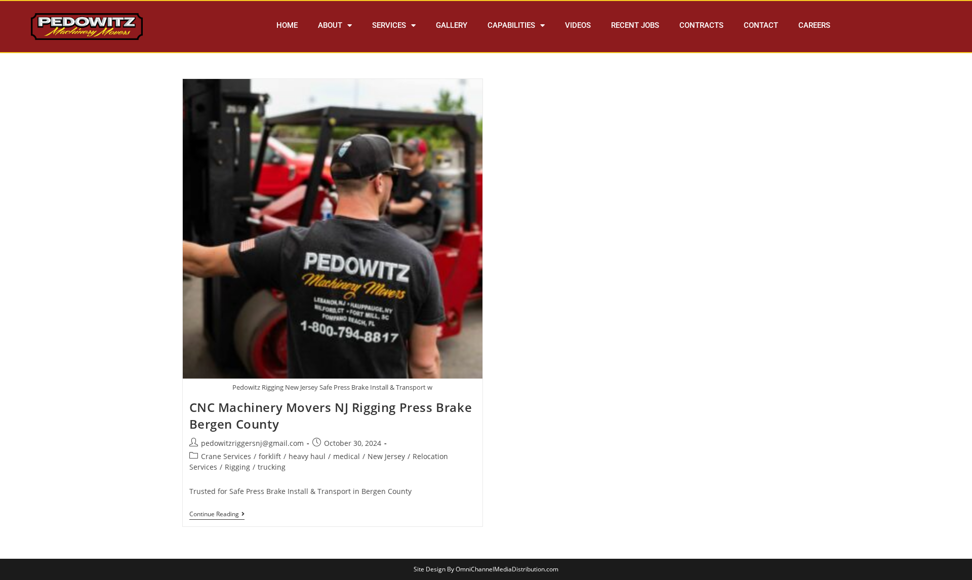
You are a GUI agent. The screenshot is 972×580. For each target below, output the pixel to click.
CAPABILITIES (511, 25)
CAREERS (814, 25)
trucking (272, 467)
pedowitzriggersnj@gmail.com (252, 443)
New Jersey (386, 456)
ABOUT (330, 25)
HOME (287, 25)
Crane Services (226, 456)
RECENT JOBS (635, 25)
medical (346, 456)
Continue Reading (217, 514)
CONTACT (761, 25)
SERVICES (389, 25)
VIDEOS (578, 25)
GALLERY (451, 25)
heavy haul (307, 456)
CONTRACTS (701, 25)
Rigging (237, 467)
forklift (270, 456)
